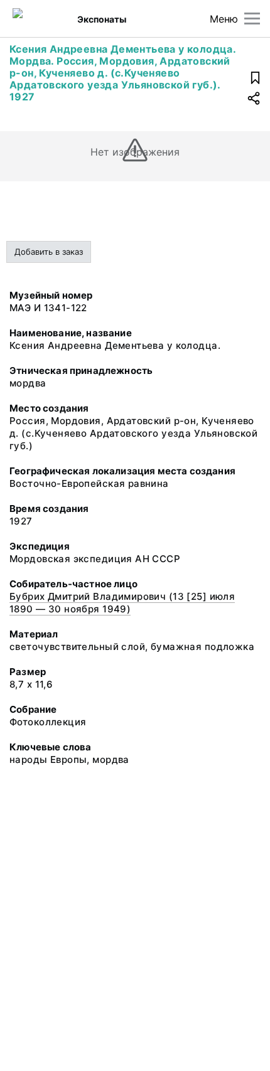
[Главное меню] (252, 18)
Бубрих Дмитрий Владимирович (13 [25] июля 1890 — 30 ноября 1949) (122, 602)
